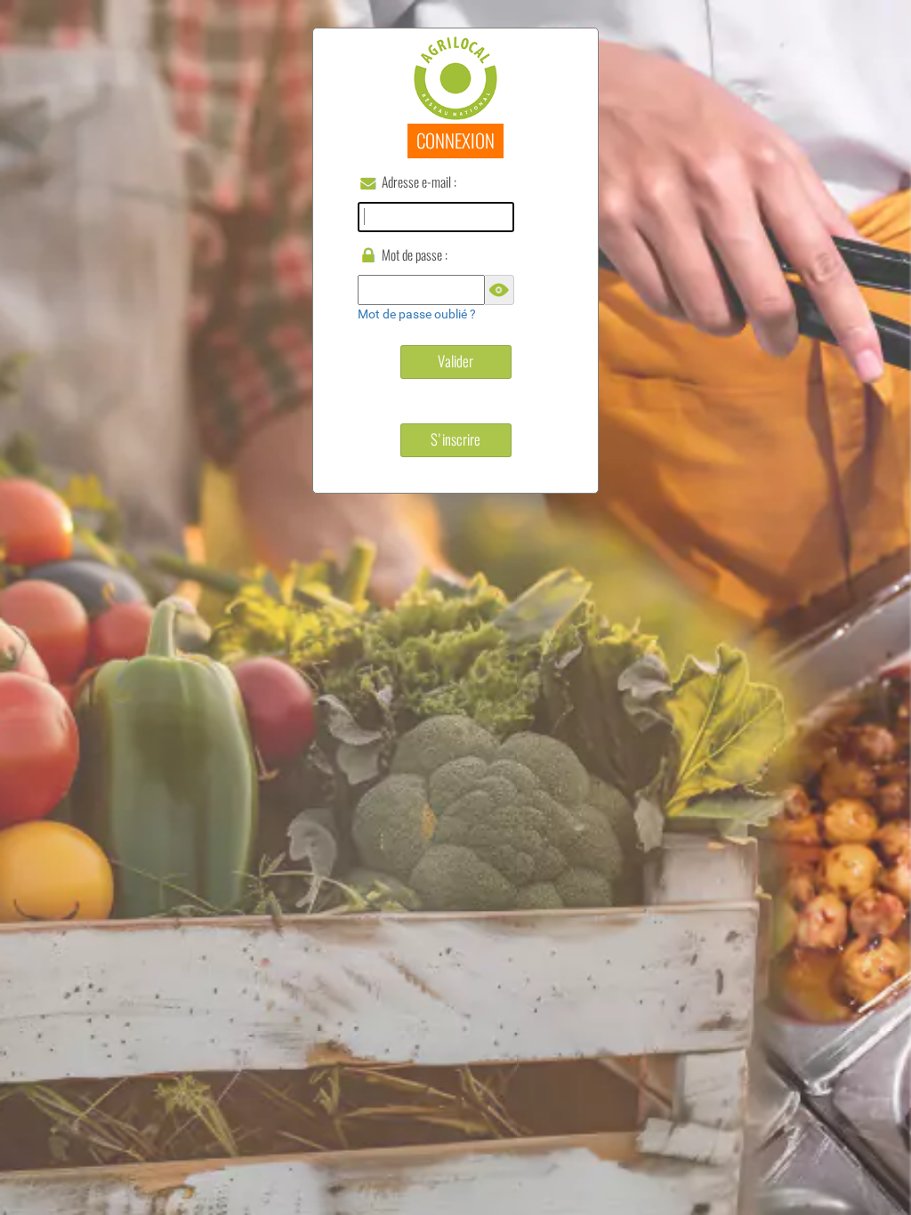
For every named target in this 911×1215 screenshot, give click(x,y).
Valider (455, 361)
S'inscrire (455, 439)
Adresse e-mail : (419, 182)
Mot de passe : (414, 254)
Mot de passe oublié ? (417, 314)
